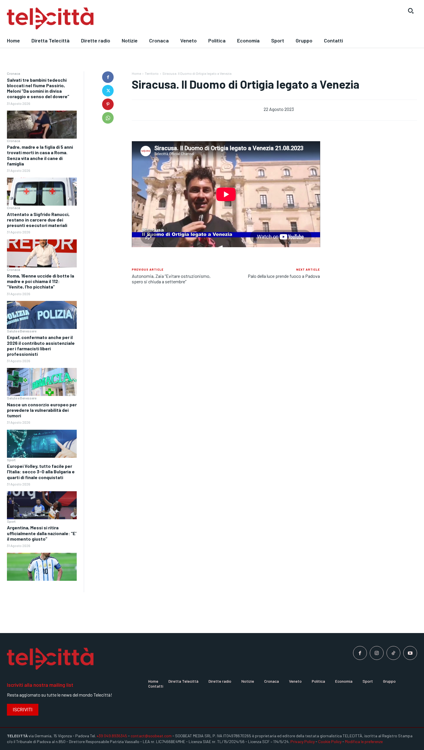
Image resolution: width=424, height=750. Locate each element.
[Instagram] (377, 653)
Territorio (152, 73)
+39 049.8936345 (112, 735)
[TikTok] (393, 653)
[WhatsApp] (108, 118)
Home (136, 73)
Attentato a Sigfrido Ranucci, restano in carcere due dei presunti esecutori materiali (38, 219)
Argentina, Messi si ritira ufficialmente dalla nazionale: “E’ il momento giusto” (41, 533)
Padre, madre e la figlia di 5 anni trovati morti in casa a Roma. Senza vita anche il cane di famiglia (40, 155)
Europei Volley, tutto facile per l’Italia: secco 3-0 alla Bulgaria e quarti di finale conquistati (41, 471)
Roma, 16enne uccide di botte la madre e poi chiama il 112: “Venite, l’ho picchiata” (40, 281)
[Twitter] (108, 90)
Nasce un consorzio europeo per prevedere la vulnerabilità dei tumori (42, 410)
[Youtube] (410, 653)
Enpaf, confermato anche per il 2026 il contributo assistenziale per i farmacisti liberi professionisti (41, 345)
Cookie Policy (330, 741)
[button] (410, 10)
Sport (11, 460)
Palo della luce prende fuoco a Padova (284, 276)
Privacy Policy (302, 741)
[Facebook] (108, 77)
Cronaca (13, 73)
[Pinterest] (108, 104)
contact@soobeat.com (151, 735)
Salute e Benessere (21, 331)
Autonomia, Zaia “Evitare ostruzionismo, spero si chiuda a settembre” (171, 278)
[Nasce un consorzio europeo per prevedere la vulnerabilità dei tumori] (42, 444)
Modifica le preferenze (364, 741)
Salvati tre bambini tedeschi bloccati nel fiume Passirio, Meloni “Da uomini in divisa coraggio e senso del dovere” (38, 88)
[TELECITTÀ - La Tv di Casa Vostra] (159, 18)
